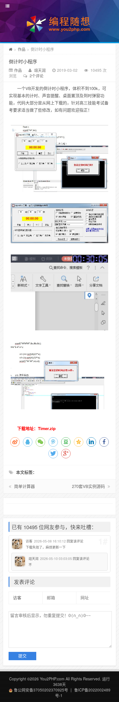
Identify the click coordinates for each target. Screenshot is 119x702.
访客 (29, 541)
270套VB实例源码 (88, 486)
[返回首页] (10, 49)
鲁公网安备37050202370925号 (41, 690)
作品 (21, 49)
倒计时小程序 (23, 61)
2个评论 (36, 75)
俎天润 (40, 70)
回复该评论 (75, 541)
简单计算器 (24, 486)
